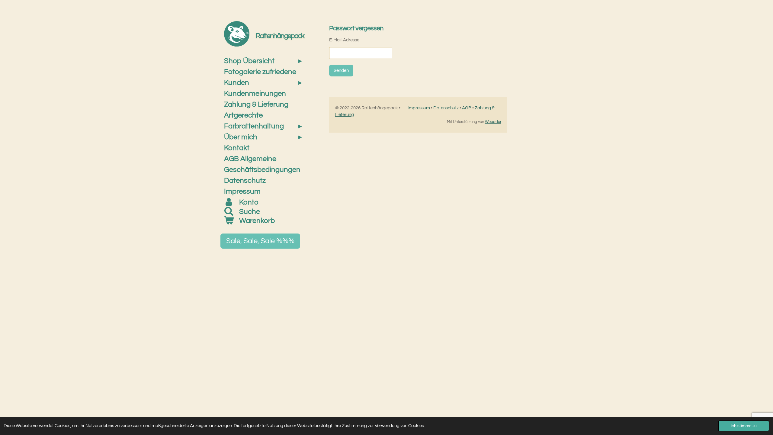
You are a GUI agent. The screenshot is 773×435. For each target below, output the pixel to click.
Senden (341, 70)
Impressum (419, 108)
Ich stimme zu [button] (744, 426)
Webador (493, 122)
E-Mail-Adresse (344, 40)
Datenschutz (446, 108)
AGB (466, 108)
